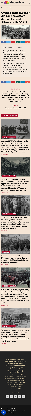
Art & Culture (9, 175)
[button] (3, 412)
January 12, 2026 (5, 305)
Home (2, 8)
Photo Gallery (9, 8)
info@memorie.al (15, 386)
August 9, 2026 (5, 154)
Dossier (6, 252)
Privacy (13, 408)
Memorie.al (5, 411)
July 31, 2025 (4, 343)
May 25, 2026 (5, 192)
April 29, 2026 (5, 230)
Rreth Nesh (4, 408)
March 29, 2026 (5, 264)
